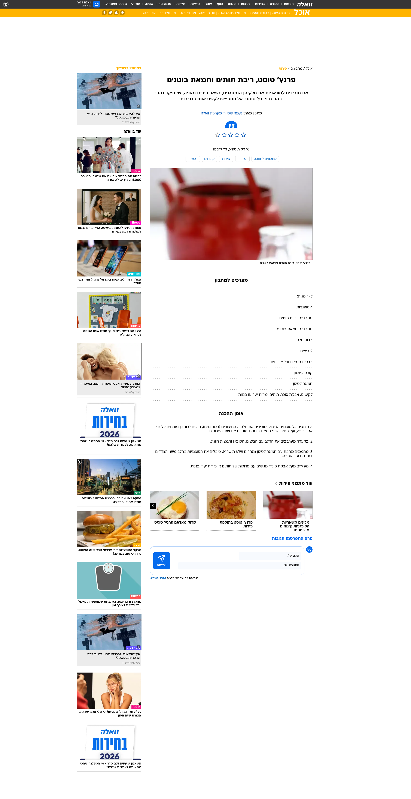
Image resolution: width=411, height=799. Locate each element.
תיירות (180, 4)
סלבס (232, 4)
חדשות (289, 4)
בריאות (195, 4)
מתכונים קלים (167, 13)
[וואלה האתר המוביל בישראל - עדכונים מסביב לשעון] (305, 4)
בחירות (260, 4)
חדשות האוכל (281, 13)
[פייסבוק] (104, 12)
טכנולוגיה (164, 4)
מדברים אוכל (207, 13)
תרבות (245, 4)
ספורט (274, 4)
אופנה (149, 4)
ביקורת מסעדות (259, 13)
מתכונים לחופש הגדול (232, 13)
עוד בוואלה (132, 132)
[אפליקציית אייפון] (116, 12)
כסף (220, 4)
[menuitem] (286, 4)
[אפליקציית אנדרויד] (122, 12)
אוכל (209, 4)
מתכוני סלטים (187, 13)
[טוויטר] (110, 12)
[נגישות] (6, 4)
